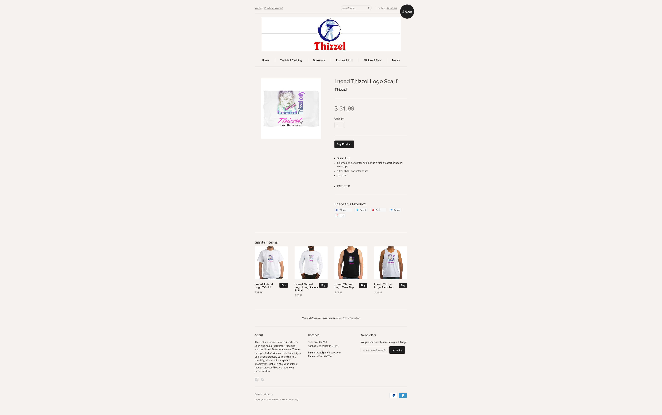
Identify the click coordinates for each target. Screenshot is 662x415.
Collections (314, 317)
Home (265, 60)
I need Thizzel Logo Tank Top (344, 286)
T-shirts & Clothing (291, 60)
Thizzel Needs (328, 317)
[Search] (369, 8)
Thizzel (340, 89)
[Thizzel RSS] (262, 379)
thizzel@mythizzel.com (328, 352)
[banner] (331, 34)
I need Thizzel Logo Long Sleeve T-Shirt (306, 287)
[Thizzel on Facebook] (257, 379)
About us (268, 394)
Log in (258, 8)
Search (258, 394)
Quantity (339, 119)
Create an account (273, 8)
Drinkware (319, 60)
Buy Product (344, 144)
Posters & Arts (344, 60)
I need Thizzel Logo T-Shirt (264, 286)
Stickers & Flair (372, 60)
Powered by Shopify (289, 399)
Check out (392, 8)
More (395, 60)
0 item (382, 8)
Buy (284, 285)
